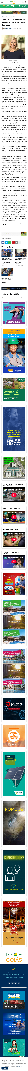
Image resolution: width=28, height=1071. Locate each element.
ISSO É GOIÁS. (12, 17)
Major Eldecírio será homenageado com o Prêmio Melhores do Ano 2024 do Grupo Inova (6, 261)
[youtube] (15, 983)
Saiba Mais (19, 1066)
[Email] (16, 242)
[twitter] (12, 983)
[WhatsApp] (9, 242)
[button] (2, 2)
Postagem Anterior (6, 298)
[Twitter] (6, 242)
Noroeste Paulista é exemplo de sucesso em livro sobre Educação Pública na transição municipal (7, 279)
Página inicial (4, 17)
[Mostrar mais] (19, 242)
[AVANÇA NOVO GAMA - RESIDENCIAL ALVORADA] (14, 389)
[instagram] (19, 983)
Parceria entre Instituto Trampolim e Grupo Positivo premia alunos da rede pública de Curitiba (20, 261)
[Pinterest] (13, 242)
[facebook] (9, 983)
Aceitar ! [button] (5, 1068)
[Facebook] (2, 242)
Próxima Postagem (21, 298)
